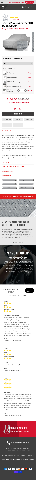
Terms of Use (31, 455)
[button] (13, 242)
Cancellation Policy (15, 459)
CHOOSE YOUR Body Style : (13, 59)
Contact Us (23, 455)
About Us (4, 455)
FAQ (18, 455)
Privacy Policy (5, 459)
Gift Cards (31, 459)
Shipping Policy (12, 455)
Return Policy (24, 459)
